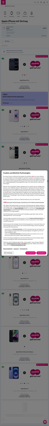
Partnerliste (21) (23, 249)
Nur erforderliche (31, 253)
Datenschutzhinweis (8, 249)
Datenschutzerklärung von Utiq (18, 245)
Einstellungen (9, 253)
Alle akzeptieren (41, 253)
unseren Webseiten (19, 208)
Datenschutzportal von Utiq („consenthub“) (17, 243)
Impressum (16, 249)
